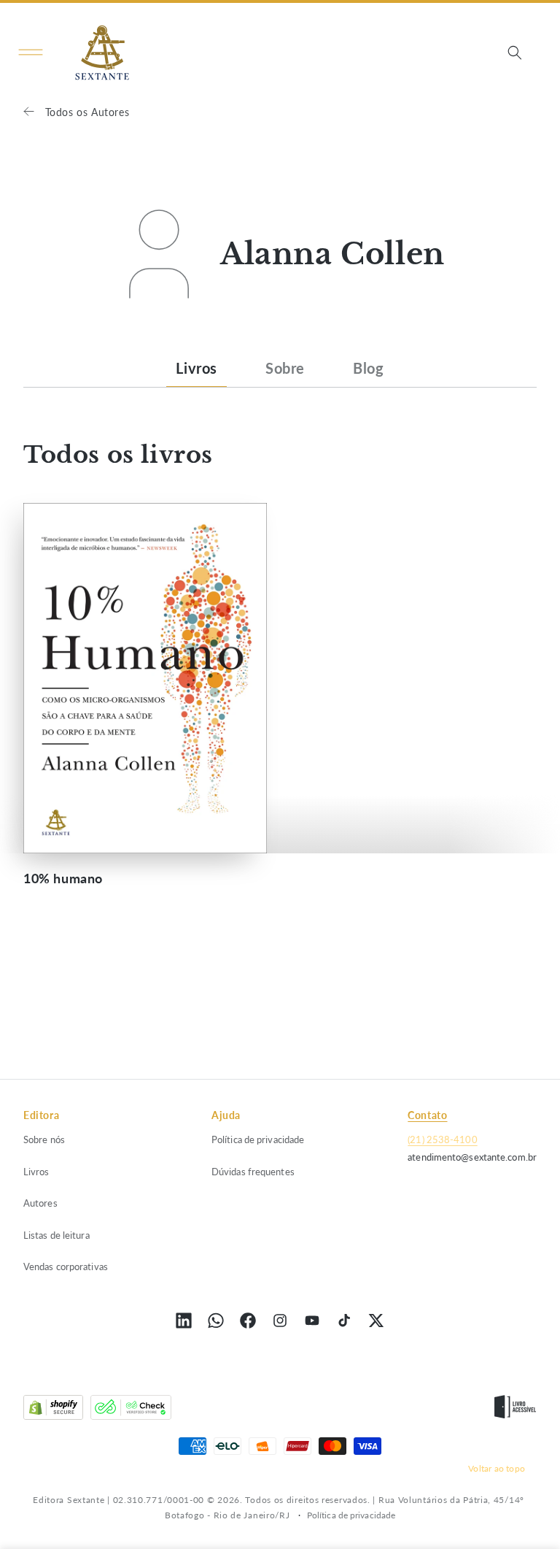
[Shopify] (53, 1410)
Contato (427, 1115)
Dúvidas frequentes (253, 1171)
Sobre (285, 368)
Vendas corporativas (65, 1266)
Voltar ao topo (496, 1468)
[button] (31, 52)
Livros (196, 368)
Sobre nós (44, 1139)
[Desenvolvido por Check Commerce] (130, 1410)
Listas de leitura (56, 1235)
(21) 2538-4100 (442, 1139)
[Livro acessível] (515, 1410)
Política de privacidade (257, 1139)
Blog (368, 368)
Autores (40, 1203)
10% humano (63, 878)
